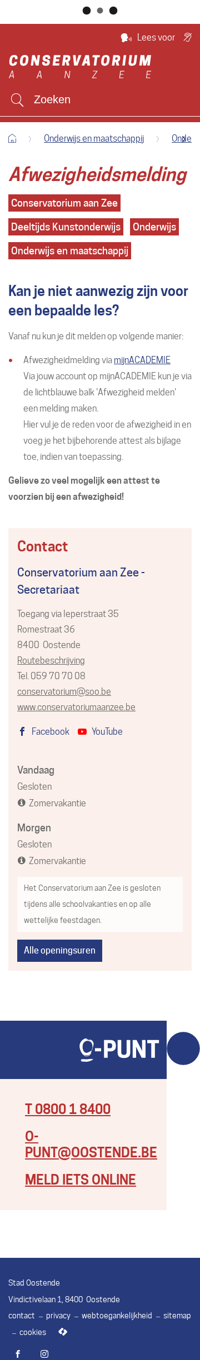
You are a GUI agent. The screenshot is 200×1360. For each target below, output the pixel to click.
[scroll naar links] (183, 139)
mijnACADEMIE (142, 360)
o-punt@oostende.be (91, 1144)
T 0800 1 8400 (68, 1109)
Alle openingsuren (60, 950)
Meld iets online (80, 1180)
